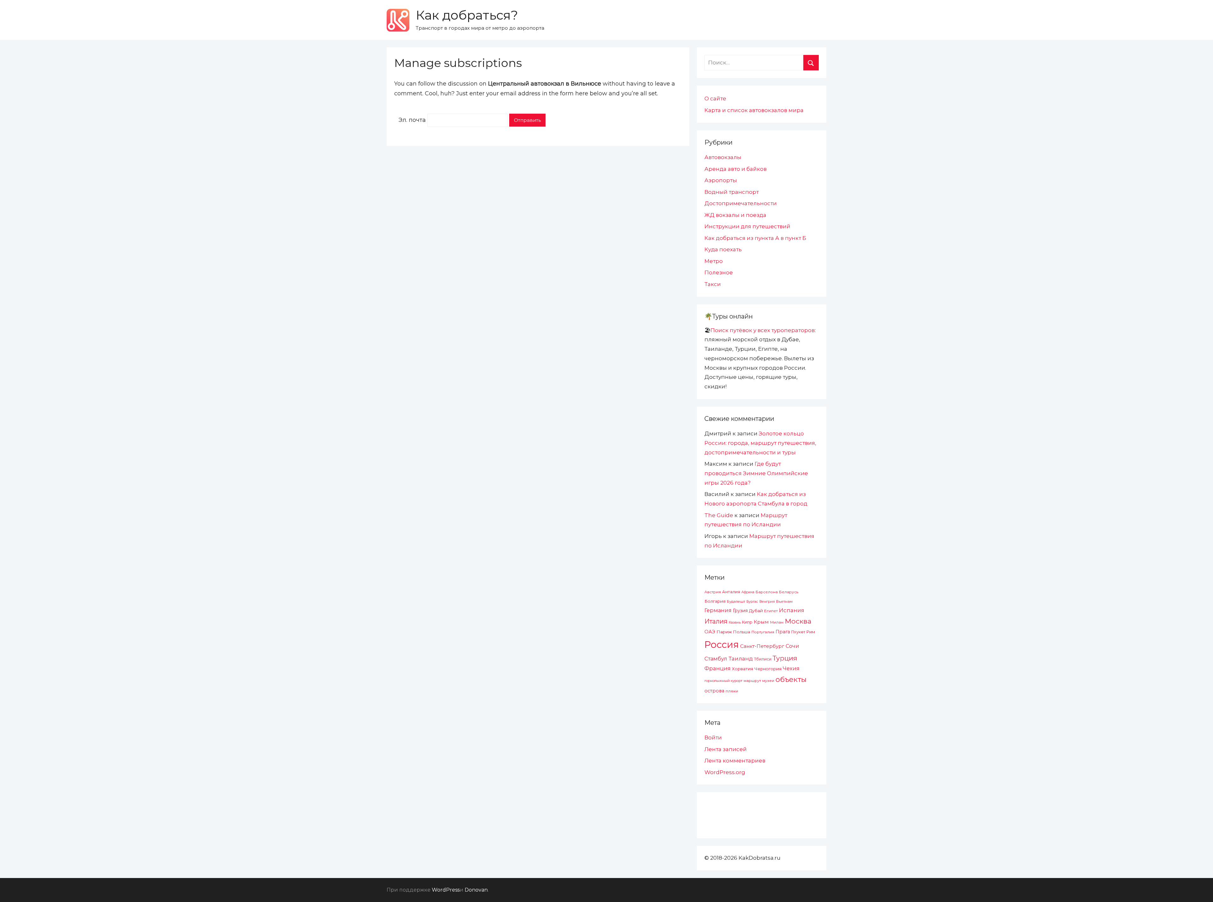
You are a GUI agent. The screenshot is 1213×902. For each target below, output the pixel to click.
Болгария (715, 601)
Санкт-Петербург (762, 646)
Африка (747, 592)
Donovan (476, 890)
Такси (712, 284)
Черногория (768, 668)
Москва (798, 621)
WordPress (446, 890)
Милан (776, 622)
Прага (782, 632)
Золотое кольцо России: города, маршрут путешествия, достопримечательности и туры (760, 443)
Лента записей (725, 749)
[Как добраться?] (398, 20)
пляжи (732, 691)
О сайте (715, 98)
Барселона (767, 592)
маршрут (752, 680)
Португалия (762, 632)
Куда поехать (723, 249)
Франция (717, 668)
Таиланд (740, 658)
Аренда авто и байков (735, 169)
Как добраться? (467, 15)
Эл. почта (412, 119)
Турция (785, 658)
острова (714, 691)
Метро (713, 261)
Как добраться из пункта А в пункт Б (755, 238)
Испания (791, 610)
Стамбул (715, 658)
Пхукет (798, 632)
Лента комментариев (734, 760)
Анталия (731, 591)
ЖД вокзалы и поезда (735, 215)
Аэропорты (720, 180)
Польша (741, 631)
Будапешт (736, 601)
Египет (771, 610)
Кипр (747, 622)
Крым (761, 622)
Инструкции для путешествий (747, 226)
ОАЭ (709, 632)
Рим (810, 632)
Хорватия (742, 668)
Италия (715, 621)
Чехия (791, 668)
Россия (721, 644)
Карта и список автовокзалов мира (754, 110)
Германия (718, 610)
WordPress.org (724, 772)
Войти (713, 737)
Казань (735, 622)
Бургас (752, 602)
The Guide (718, 515)
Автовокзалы (722, 157)
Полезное (718, 272)
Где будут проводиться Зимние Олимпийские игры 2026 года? (756, 473)
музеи (768, 680)
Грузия (740, 610)
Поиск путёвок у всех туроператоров (762, 330)
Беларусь (788, 591)
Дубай (756, 610)
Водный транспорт (731, 192)
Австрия (712, 591)
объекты (790, 679)
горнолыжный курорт (723, 680)
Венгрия (767, 601)
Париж (724, 631)
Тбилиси (762, 659)
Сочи (792, 646)
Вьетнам (784, 601)
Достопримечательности (740, 203)
